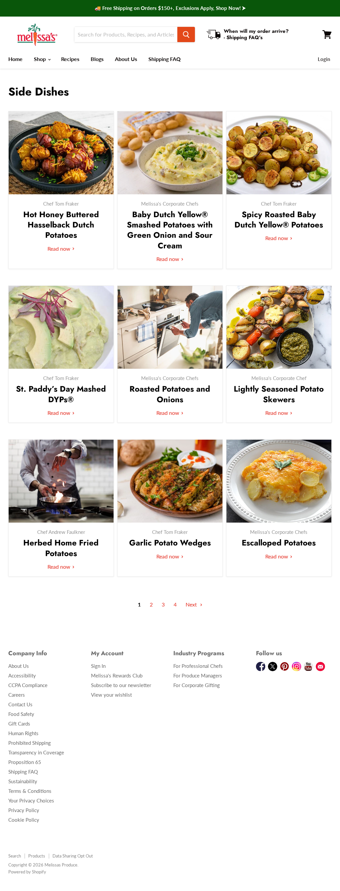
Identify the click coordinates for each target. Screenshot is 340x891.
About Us (126, 59)
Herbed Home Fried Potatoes (61, 548)
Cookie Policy (23, 820)
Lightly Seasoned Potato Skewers (279, 394)
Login (324, 59)
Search (14, 856)
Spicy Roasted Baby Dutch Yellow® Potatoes (278, 219)
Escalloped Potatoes (279, 542)
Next (192, 604)
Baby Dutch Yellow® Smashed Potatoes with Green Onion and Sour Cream (170, 230)
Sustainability (22, 781)
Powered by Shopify (27, 871)
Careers (16, 695)
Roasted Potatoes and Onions (169, 394)
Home (15, 59)
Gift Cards (19, 724)
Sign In (98, 666)
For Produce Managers (197, 675)
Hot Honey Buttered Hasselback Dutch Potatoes (61, 225)
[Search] (186, 34)
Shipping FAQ (164, 59)
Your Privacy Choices (31, 800)
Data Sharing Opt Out (72, 856)
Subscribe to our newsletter (121, 685)
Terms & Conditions (29, 791)
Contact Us (20, 704)
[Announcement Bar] (170, 8)
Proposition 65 (24, 762)
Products (36, 856)
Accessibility (22, 675)
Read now (59, 248)
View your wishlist (111, 695)
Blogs (97, 59)
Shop (40, 59)
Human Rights (23, 733)
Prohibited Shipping (29, 743)
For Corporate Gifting (196, 685)
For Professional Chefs (198, 666)
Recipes (70, 59)
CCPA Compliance (27, 685)
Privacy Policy (23, 810)
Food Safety (21, 714)
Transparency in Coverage (36, 752)
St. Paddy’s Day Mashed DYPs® (61, 394)
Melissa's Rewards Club (116, 675)
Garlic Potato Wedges (170, 542)
